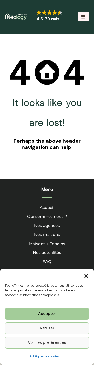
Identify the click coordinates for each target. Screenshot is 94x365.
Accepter (47, 313)
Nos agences (47, 225)
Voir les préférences (47, 342)
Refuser (47, 328)
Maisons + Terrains (47, 243)
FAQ (47, 261)
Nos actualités (47, 252)
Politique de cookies (44, 356)
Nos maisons (47, 234)
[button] (86, 275)
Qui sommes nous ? (47, 216)
